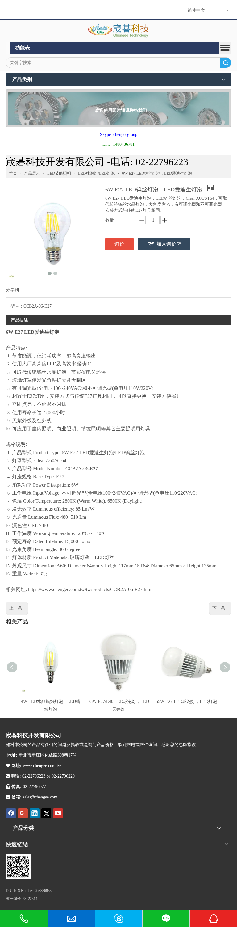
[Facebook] (11, 813)
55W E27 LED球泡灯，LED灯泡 (186, 701)
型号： (16, 306)
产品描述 (19, 320)
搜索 (225, 63)
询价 (119, 244)
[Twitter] (46, 813)
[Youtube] (58, 813)
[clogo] (118, 31)
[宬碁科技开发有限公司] (18, 866)
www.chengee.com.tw (41, 765)
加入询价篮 (168, 244)
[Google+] (23, 813)
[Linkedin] (35, 813)
